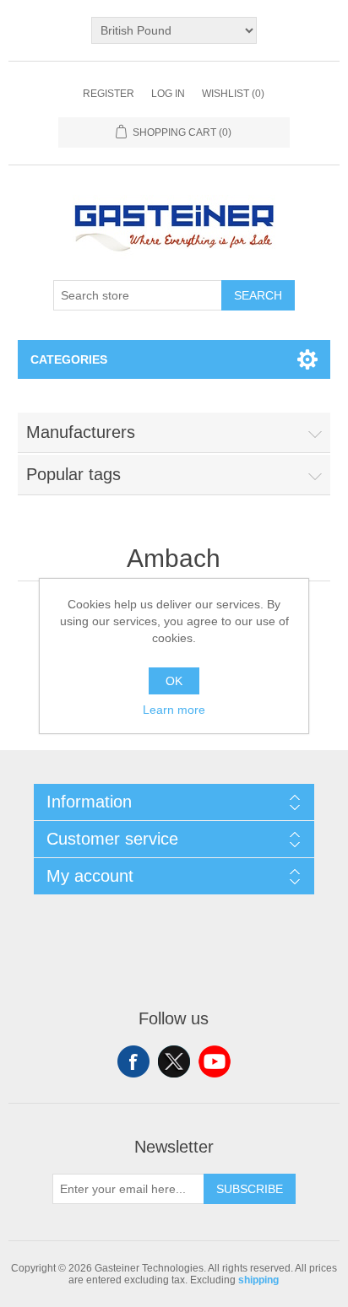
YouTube (214, 1061)
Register (108, 94)
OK (174, 681)
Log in (168, 94)
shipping (258, 1280)
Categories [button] (68, 359)
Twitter (174, 1061)
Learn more (174, 709)
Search (258, 295)
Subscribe (249, 1189)
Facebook (133, 1061)
